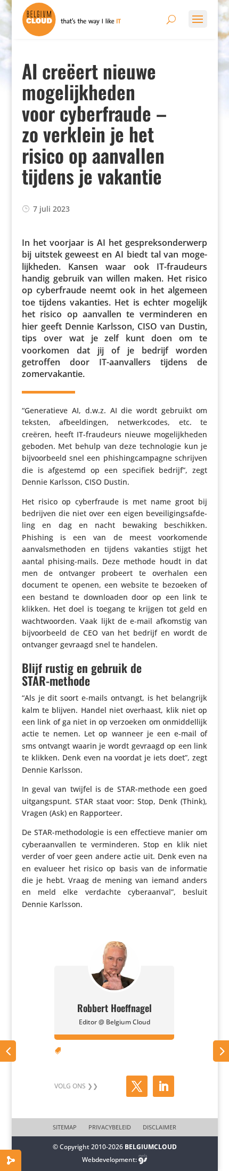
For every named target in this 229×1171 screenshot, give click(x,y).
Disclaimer (159, 1127)
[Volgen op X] (137, 1086)
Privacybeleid (109, 1127)
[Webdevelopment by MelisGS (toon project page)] (142, 1159)
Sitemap (65, 1127)
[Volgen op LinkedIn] (163, 1086)
